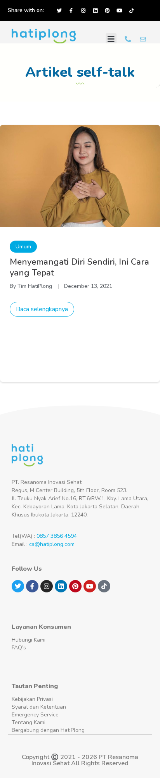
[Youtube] (119, 10)
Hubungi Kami (28, 640)
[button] (111, 39)
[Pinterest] (107, 10)
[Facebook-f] (71, 10)
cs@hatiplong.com (52, 544)
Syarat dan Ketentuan (39, 707)
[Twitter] (59, 10)
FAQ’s (19, 647)
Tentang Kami (28, 722)
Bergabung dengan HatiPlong (48, 730)
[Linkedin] (95, 10)
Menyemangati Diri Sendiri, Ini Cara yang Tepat (79, 267)
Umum (23, 246)
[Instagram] (83, 10)
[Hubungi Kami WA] (128, 39)
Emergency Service (35, 714)
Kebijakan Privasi (32, 699)
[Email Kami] (143, 39)
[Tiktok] (131, 10)
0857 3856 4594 (57, 536)
